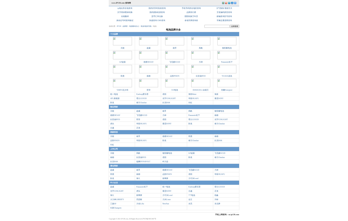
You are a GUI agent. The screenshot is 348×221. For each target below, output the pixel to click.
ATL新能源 (114, 98)
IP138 (119, 26)
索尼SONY (219, 98)
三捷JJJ (113, 204)
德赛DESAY (149, 62)
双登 (148, 90)
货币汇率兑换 (157, 16)
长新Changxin (115, 208)
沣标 (216, 199)
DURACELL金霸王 (201, 90)
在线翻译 (125, 16)
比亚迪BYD (201, 76)
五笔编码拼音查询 (224, 12)
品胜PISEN (174, 76)
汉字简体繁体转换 (125, 12)
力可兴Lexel (193, 178)
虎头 (112, 124)
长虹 (190, 103)
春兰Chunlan (141, 103)
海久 (138, 178)
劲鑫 (216, 195)
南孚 (175, 48)
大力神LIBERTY (117, 199)
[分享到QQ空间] (223, 3)
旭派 (216, 94)
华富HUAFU (193, 98)
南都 (148, 76)
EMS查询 (161, 20)
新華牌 (165, 178)
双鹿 (122, 76)
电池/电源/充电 (146, 26)
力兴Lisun (166, 199)
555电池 (174, 90)
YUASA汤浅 (227, 76)
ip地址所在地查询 (124, 8)
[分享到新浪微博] (226, 3)
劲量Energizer (226, 90)
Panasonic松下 (227, 62)
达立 (190, 199)
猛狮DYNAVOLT (143, 162)
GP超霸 (122, 62)
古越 (112, 128)
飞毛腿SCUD (174, 62)
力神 (201, 62)
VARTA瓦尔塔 (122, 90)
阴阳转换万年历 (191, 16)
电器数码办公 (134, 26)
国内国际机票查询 (157, 12)
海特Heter (192, 94)
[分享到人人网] (232, 3)
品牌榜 (125, 26)
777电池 (191, 195)
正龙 (138, 128)
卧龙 (112, 103)
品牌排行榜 (191, 12)
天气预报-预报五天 (224, 8)
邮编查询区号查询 (224, 16)
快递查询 (153, 20)
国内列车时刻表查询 (157, 8)
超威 (148, 48)
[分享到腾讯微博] (229, 3)
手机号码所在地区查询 (191, 8)
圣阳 (164, 94)
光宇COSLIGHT (169, 98)
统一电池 (114, 94)
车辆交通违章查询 (224, 20)
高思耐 (139, 199)
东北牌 (217, 204)
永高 (190, 204)
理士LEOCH (141, 98)
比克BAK (166, 103)
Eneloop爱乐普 (142, 94)
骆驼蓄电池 (227, 48)
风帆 (201, 48)
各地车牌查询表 (191, 20)
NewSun (165, 204)
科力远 (165, 162)
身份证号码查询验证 (124, 20)
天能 (122, 48)
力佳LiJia (140, 204)
